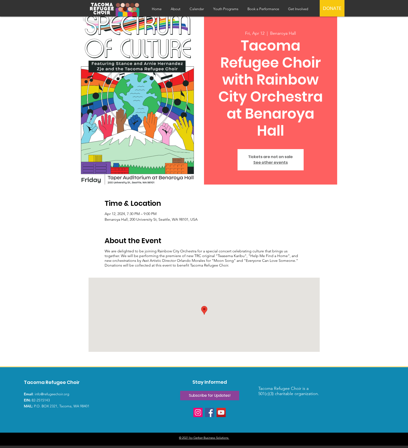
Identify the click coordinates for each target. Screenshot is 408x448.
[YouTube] (221, 412)
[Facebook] (209, 412)
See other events (270, 162)
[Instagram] (198, 412)
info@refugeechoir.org (52, 394)
